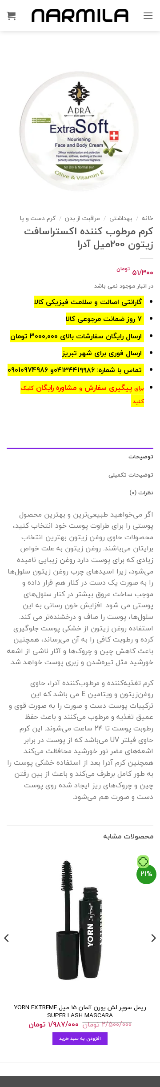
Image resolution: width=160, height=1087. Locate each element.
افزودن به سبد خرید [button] (80, 1038)
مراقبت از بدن (82, 218)
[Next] (7, 955)
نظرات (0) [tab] (141, 492)
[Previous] (153, 955)
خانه (147, 218)
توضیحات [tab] (140, 456)
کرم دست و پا (38, 218)
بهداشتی (120, 218)
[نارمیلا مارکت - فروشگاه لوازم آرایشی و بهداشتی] (80, 15)
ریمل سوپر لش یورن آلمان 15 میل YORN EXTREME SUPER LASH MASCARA (80, 1011)
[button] (148, 15)
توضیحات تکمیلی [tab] (130, 475)
